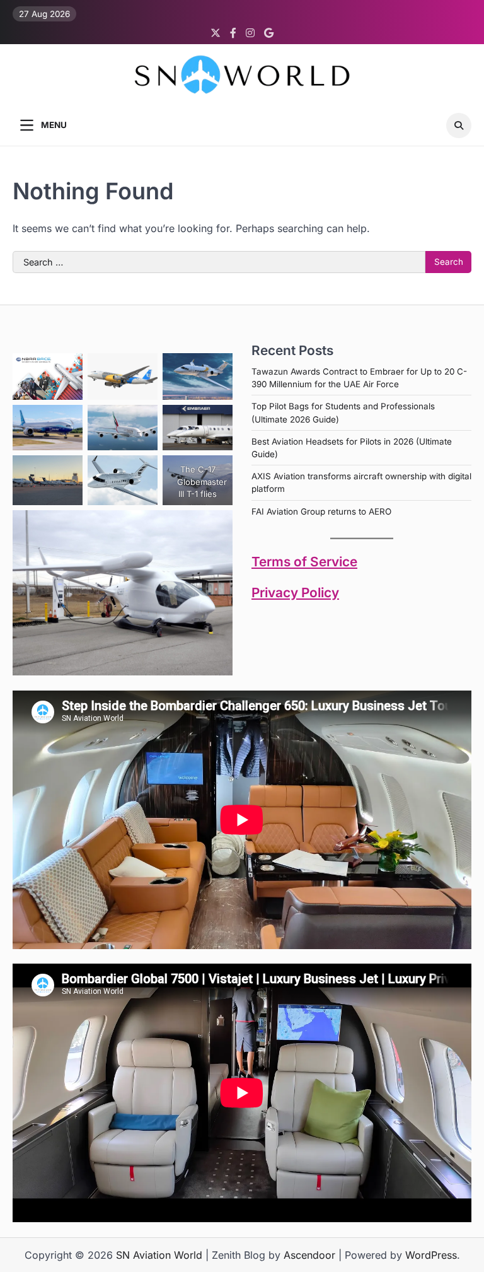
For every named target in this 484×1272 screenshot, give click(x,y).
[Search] (458, 125)
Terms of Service (304, 561)
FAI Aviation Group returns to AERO (321, 511)
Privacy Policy (295, 592)
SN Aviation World (159, 1255)
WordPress (431, 1255)
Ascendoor (309, 1255)
